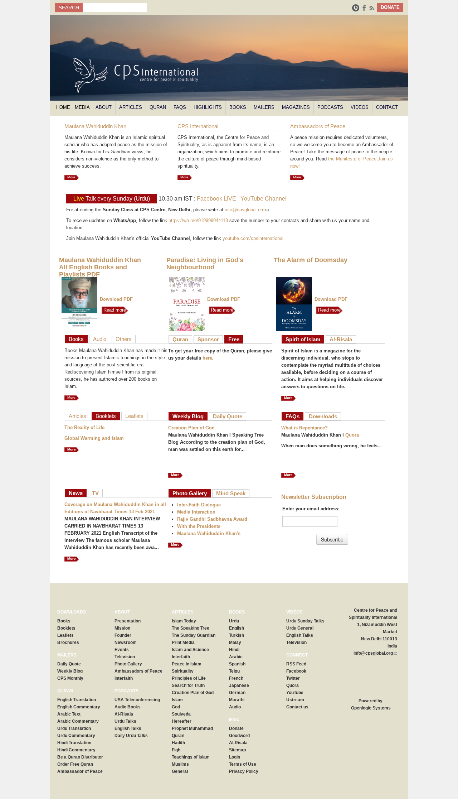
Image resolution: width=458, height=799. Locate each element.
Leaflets (134, 416)
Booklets (106, 416)
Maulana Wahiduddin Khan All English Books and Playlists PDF (100, 267)
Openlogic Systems (370, 708)
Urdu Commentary (76, 735)
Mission (122, 628)
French (236, 678)
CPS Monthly (70, 678)
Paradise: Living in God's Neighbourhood (204, 263)
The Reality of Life (84, 427)
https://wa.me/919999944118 (198, 220)
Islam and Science (190, 649)
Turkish (236, 635)
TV (95, 493)
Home (63, 107)
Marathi (236, 699)
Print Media (183, 642)
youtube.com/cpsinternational (253, 238)
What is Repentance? (304, 427)
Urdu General (299, 628)
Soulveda (181, 714)
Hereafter (181, 721)
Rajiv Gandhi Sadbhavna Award (212, 519)
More (71, 177)
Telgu (234, 671)
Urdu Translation (74, 728)
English (236, 628)
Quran (158, 107)
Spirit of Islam (303, 339)
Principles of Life (189, 678)
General (180, 771)
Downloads (323, 416)
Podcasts (330, 107)
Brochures (68, 642)
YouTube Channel (263, 199)
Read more (114, 310)
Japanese (239, 685)
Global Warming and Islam (94, 438)
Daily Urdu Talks (131, 735)
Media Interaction (196, 512)
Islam (177, 699)
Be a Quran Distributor (80, 757)
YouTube (294, 692)
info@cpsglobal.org (247, 209)
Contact (387, 107)
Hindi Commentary (76, 749)
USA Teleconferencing (137, 699)
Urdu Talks (125, 721)
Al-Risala (341, 339)
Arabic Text (69, 714)
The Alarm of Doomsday (310, 260)
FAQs (180, 107)
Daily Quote (227, 416)
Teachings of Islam (191, 757)
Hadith (178, 742)
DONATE (390, 7)
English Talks (127, 728)
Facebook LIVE (216, 199)
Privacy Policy (243, 771)
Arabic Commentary (78, 721)
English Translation (76, 699)
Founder (122, 635)
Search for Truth (188, 685)
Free (233, 339)
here (207, 358)
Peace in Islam (186, 663)
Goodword (239, 735)
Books (237, 107)
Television (124, 656)
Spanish (237, 663)
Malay (235, 642)
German (237, 692)
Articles (130, 107)
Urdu (234, 621)
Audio (99, 339)
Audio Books (127, 706)
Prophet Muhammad (192, 728)
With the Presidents (198, 526)
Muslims (180, 764)
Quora (352, 435)
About (104, 107)
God (176, 706)
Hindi (234, 649)
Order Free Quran (75, 764)
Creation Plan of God (191, 427)
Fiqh (176, 749)
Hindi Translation (74, 742)
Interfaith (123, 678)
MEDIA (82, 107)
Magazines (296, 107)
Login (234, 757)
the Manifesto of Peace (352, 159)
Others (124, 339)
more (71, 449)
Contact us (297, 706)
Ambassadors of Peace (138, 671)
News (76, 493)
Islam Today (184, 621)
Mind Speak (230, 493)
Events (121, 649)
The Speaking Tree (190, 628)
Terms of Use (242, 764)
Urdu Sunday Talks (305, 621)
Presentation (127, 621)
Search (69, 7)
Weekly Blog (188, 416)
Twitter (293, 678)
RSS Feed (296, 663)
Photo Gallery (189, 493)
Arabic (236, 656)
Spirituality (183, 671)
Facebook (296, 671)
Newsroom (125, 642)
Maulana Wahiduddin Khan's (208, 533)
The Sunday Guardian (193, 635)
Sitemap (237, 749)
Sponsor (208, 339)
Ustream (295, 699)
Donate (236, 728)
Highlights (208, 107)
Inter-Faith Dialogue (199, 504)
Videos (360, 107)
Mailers (264, 107)
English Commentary (78, 706)
